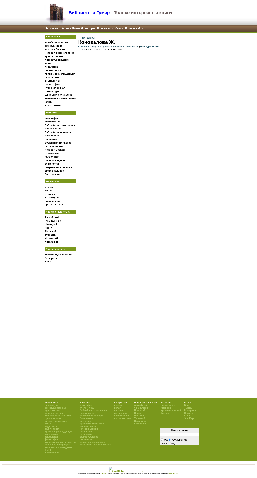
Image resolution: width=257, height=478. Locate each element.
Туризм (188, 408)
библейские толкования (60, 125)
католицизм (52, 197)
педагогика (51, 66)
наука (48, 63)
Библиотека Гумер (89, 12)
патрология (52, 156)
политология (53, 70)
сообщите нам (173, 473)
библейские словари (58, 132)
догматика (51, 139)
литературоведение (57, 59)
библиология (53, 128)
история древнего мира (59, 52)
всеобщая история (56, 42)
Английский (52, 217)
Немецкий (51, 224)
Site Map (189, 418)
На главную (52, 28)
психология (52, 77)
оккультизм (52, 153)
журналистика (53, 45)
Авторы (90, 28)
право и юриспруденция (60, 73)
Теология (51, 112)
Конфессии (53, 181)
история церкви (55, 149)
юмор (48, 101)
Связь (119, 28)
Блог (48, 261)
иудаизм (50, 194)
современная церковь (58, 167)
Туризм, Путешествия (58, 254)
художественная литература (60, 442)
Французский (53, 220)
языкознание (53, 105)
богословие (52, 135)
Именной (166, 408)
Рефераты (51, 258)
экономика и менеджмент (60, 98)
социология (52, 80)
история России (55, 49)
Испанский (51, 238)
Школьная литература (58, 94)
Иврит (48, 227)
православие (53, 201)
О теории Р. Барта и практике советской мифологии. (108, 46)
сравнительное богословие (95, 444)
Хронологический (171, 410)
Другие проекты (56, 249)
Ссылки (188, 413)
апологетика (52, 121)
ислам (48, 190)
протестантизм (54, 204)
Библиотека (53, 36)
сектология (52, 163)
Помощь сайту (134, 28)
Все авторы (88, 37)
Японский (51, 231)
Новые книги (105, 28)
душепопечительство (58, 142)
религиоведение (55, 160)
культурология (54, 56)
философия (52, 84)
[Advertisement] (60, 322)
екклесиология (54, 146)
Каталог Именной (72, 28)
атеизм (49, 187)
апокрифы (51, 118)
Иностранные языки (58, 211)
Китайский (51, 241)
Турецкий (50, 234)
